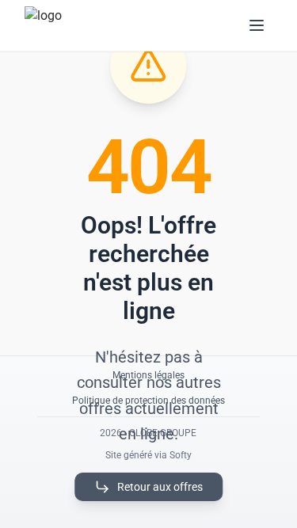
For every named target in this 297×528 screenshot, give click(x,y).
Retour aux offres (160, 487)
